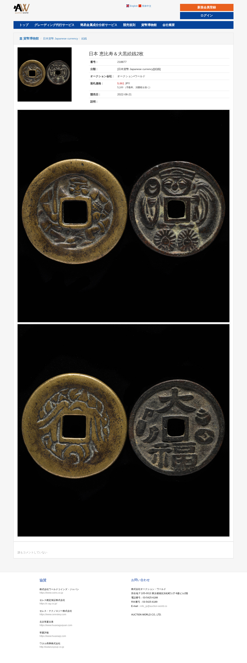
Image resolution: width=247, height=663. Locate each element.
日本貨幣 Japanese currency (60, 38)
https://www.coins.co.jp (51, 592)
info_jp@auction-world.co (153, 606)
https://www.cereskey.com (53, 614)
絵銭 (84, 38)
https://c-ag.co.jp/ (48, 603)
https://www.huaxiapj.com (53, 636)
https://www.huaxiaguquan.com (56, 625)
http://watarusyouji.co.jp (52, 647)
